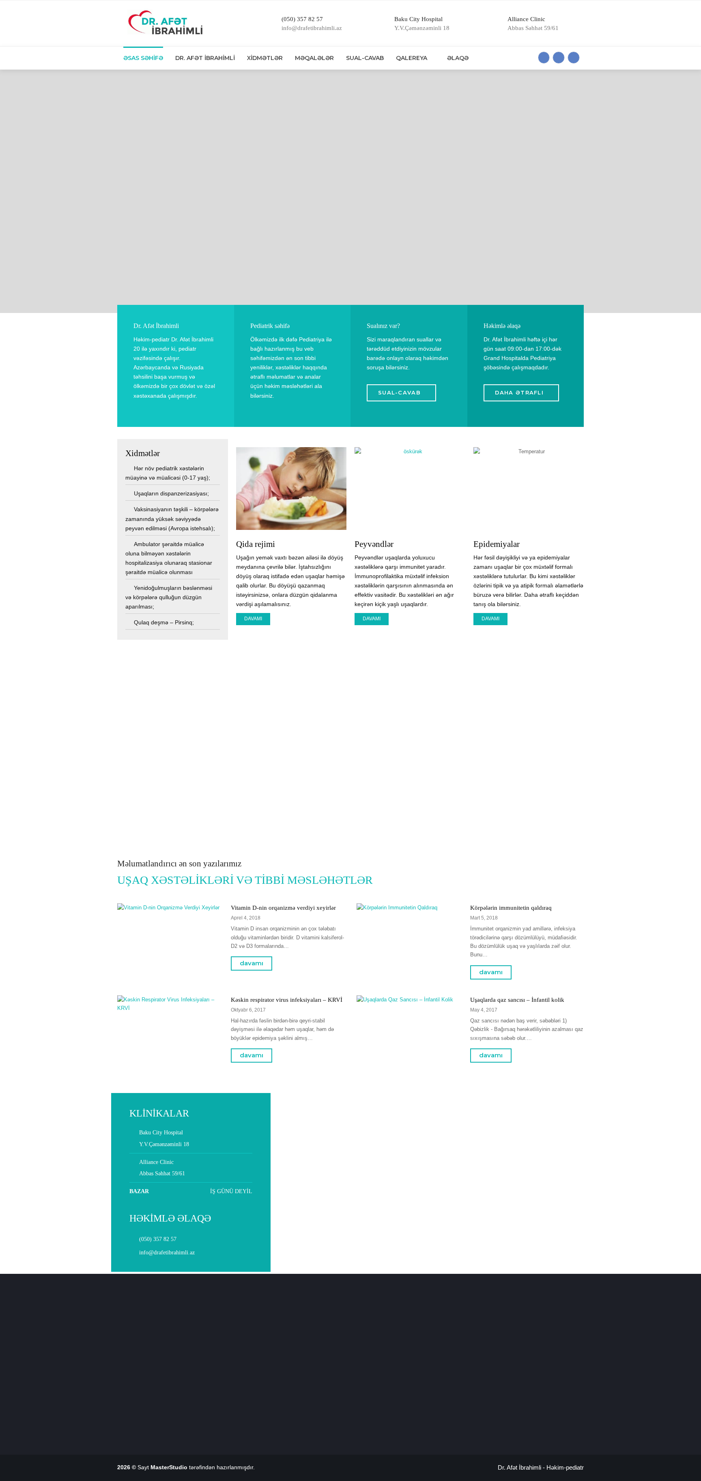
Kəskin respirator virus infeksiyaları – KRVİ (286, 1000)
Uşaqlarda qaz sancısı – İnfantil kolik (517, 1000)
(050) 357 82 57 (157, 1239)
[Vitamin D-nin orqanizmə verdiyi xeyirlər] (169, 968)
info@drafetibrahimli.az (167, 1253)
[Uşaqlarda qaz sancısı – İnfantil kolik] (409, 1060)
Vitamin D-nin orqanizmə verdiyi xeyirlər (283, 907)
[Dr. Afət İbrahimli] (163, 24)
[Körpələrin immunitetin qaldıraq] (409, 968)
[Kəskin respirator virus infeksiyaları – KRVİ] (169, 1060)
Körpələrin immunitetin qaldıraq (511, 907)
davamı (251, 963)
